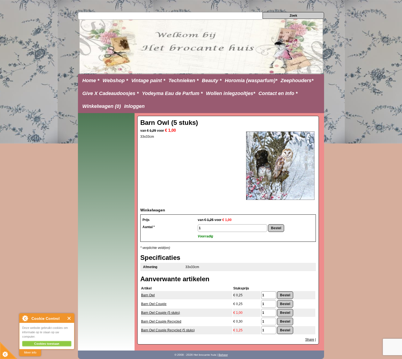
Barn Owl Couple (154, 304)
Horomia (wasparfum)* (251, 80)
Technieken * (183, 80)
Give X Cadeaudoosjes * (110, 93)
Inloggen (134, 106)
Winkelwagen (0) (101, 106)
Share (309, 339)
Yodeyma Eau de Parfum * (172, 93)
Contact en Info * (278, 93)
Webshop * (115, 80)
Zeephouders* (297, 80)
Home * (90, 80)
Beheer (223, 354)
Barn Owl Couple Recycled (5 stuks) (168, 330)
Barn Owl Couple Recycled (161, 321)
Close (69, 318)
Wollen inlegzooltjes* (230, 93)
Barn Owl (148, 295)
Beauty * (212, 80)
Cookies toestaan (46, 343)
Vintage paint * (148, 80)
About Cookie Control (24, 318)
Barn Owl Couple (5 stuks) (160, 313)
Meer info (30, 352)
